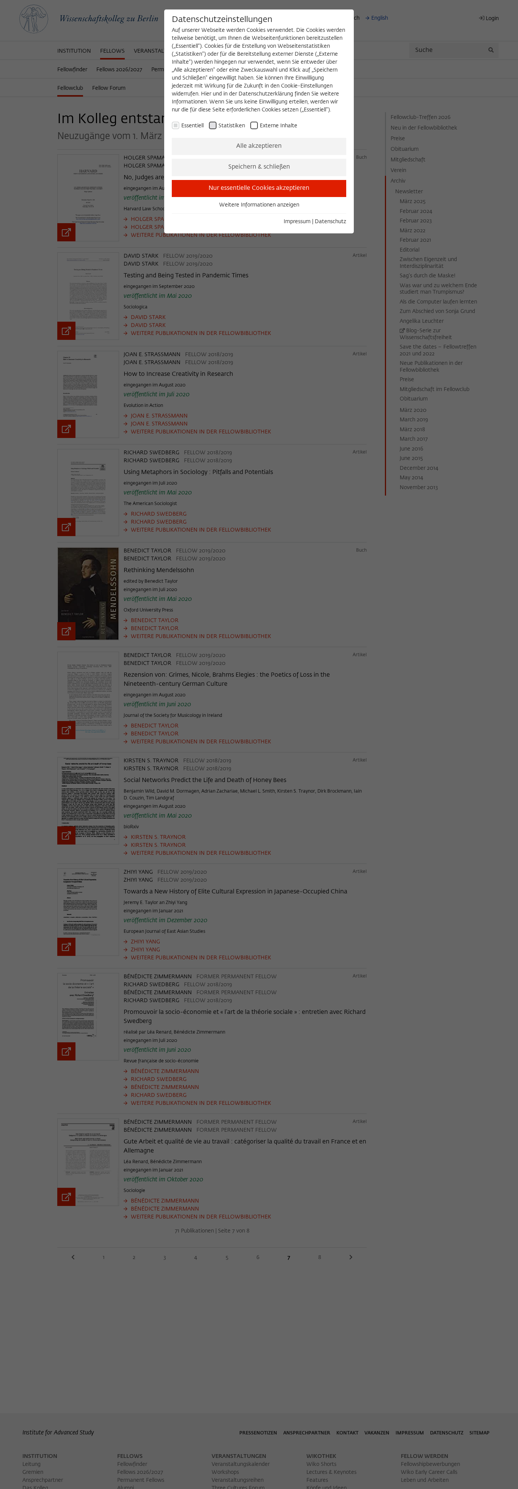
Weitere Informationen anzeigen (259, 205)
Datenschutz (330, 221)
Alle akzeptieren (259, 146)
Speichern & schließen (259, 167)
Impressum (297, 221)
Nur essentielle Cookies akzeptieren (259, 188)
